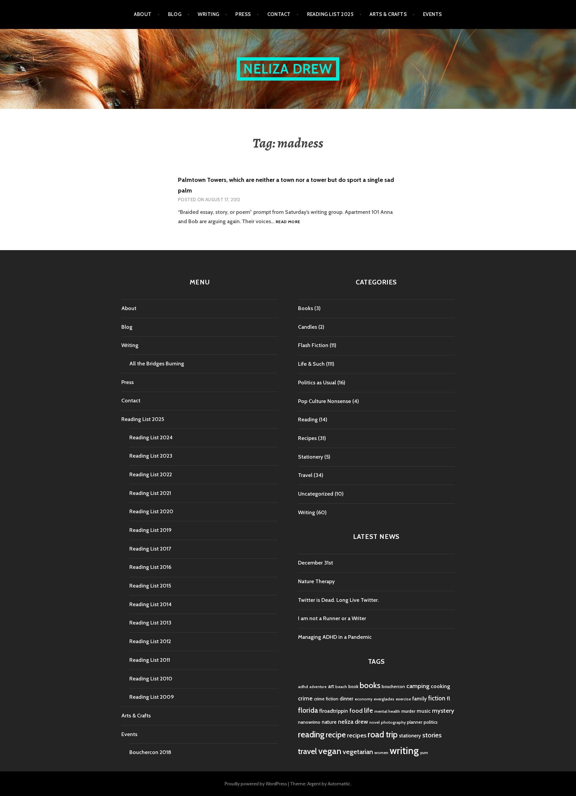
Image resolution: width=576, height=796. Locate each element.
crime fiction (326, 698)
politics (431, 722)
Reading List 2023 (150, 456)
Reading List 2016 (150, 567)
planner (414, 722)
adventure (318, 687)
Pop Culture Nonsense (324, 401)
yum (424, 752)
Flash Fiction (313, 345)
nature (329, 722)
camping (417, 686)
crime (305, 698)
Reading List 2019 (150, 530)
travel (307, 751)
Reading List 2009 (151, 697)
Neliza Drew (287, 69)
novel (374, 722)
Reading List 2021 (150, 493)
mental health (387, 711)
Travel (305, 475)
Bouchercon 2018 (150, 752)
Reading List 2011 (149, 660)
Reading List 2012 (150, 641)
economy (363, 698)
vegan (329, 751)
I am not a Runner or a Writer (332, 618)
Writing (208, 14)
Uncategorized (315, 494)
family (419, 698)
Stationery (310, 457)
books (370, 685)
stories (432, 735)
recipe (336, 734)
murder (408, 711)
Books (305, 308)
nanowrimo (309, 722)
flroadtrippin (333, 711)
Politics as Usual (317, 382)
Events (432, 14)
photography (393, 722)
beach (341, 686)
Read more (288, 222)
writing (404, 750)
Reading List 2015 (150, 586)
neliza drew (353, 721)
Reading (308, 419)
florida (308, 710)
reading (311, 734)
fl (448, 698)
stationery (410, 736)
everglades (384, 698)
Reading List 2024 (151, 437)
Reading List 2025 (330, 14)
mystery (443, 710)
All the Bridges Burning (156, 363)
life (368, 710)
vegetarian (358, 751)
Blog (175, 14)
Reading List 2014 (150, 604)
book (353, 686)
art (331, 686)
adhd (303, 686)
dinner (346, 699)
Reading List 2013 (150, 622)
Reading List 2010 (150, 678)
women (381, 752)
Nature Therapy (316, 581)
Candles (307, 327)
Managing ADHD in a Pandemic (335, 637)
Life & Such (311, 364)
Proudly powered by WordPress (256, 784)
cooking (440, 686)
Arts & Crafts (388, 14)
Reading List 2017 (150, 549)
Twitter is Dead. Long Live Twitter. (338, 600)
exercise (403, 698)
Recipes (307, 438)
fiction (436, 698)
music (424, 711)
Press (243, 14)
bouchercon (393, 686)
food (356, 710)
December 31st (315, 563)
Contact (279, 14)
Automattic (339, 784)
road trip (383, 734)
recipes (356, 735)
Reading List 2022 (150, 474)
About (142, 14)
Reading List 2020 (151, 511)
